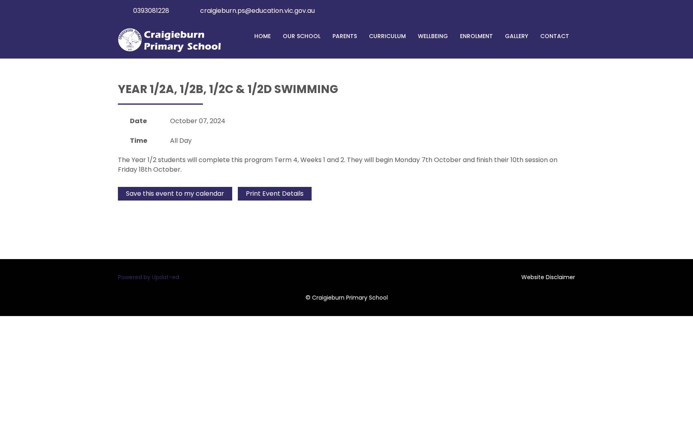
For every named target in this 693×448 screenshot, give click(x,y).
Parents (344, 36)
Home (262, 36)
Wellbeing (433, 36)
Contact (554, 36)
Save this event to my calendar (175, 193)
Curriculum (387, 36)
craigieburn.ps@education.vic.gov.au (257, 10)
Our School (301, 36)
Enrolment (476, 36)
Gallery (516, 36)
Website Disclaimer (548, 277)
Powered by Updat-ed (148, 277)
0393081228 (151, 10)
